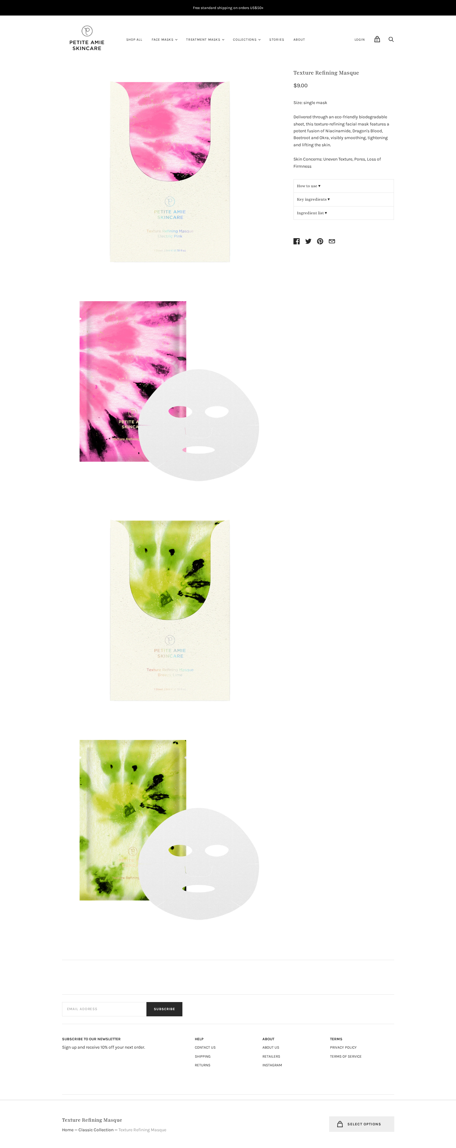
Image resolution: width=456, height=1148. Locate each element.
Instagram (272, 1065)
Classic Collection (96, 1129)
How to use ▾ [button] (308, 186)
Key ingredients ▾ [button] (313, 199)
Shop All (134, 40)
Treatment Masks (203, 40)
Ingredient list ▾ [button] (312, 213)
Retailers (271, 1056)
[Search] (391, 41)
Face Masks (163, 40)
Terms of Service (346, 1056)
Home (68, 1129)
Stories (276, 40)
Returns (202, 1065)
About (299, 40)
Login (360, 40)
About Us (270, 1047)
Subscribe (164, 1009)
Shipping (203, 1056)
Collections (245, 40)
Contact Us (205, 1047)
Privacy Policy (343, 1047)
